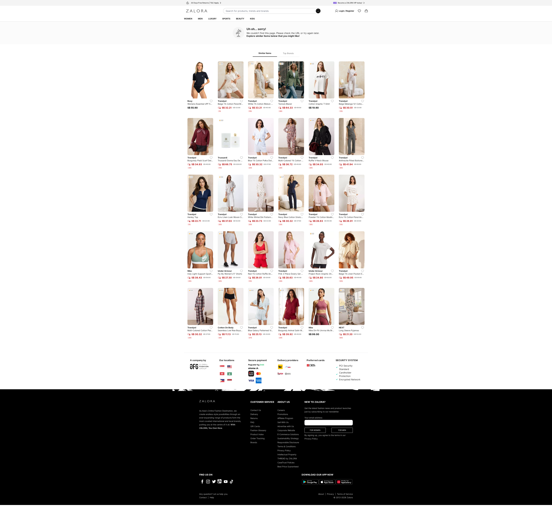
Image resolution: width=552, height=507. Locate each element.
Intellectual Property (286, 454)
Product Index (257, 434)
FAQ (252, 422)
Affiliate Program (285, 418)
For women (315, 430)
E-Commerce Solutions (288, 434)
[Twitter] (214, 481)
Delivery (254, 414)
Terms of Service (345, 494)
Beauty (240, 18)
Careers (281, 410)
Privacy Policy (284, 450)
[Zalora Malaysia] (229, 367)
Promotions (282, 414)
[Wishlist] (359, 11)
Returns (254, 418)
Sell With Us (283, 422)
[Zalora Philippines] (222, 381)
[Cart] (366, 11)
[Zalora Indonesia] (229, 381)
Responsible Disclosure (288, 442)
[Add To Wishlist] (211, 101)
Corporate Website (286, 430)
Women (188, 18)
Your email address (313, 417)
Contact (203, 497)
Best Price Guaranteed (288, 466)
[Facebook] (202, 481)
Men (200, 18)
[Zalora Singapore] (222, 367)
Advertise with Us (285, 426)
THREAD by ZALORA (287, 458)
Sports (226, 18)
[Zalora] (196, 10)
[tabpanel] (276, 201)
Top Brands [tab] (288, 53)
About (321, 494)
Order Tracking (257, 438)
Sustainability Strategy (288, 438)
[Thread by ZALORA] (220, 481)
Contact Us (255, 410)
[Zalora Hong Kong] (222, 374)
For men (342, 430)
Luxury (212, 18)
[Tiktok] (250, 481)
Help (212, 497)
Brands (253, 442)
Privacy (330, 494)
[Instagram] (208, 481)
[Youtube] (226, 481)
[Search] (318, 11)
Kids (252, 18)
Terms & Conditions (286, 446)
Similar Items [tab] (264, 53)
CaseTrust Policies (285, 462)
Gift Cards (255, 426)
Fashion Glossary (258, 430)
